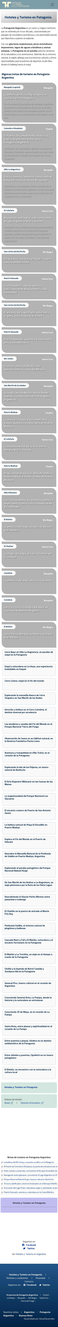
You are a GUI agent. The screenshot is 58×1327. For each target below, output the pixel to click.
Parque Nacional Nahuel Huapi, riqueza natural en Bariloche (29, 1179)
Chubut (49, 129)
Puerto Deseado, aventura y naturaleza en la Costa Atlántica (29, 1192)
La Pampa (11, 1297)
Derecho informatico (31, 1103)
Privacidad (40, 1278)
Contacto (29, 1281)
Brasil (7, 1103)
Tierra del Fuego (27, 1300)
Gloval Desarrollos (47, 1318)
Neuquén (48, 88)
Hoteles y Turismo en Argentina (31, 1254)
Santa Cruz (47, 211)
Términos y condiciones (17, 1278)
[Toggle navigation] (52, 4)
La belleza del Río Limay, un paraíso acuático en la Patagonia (29, 1162)
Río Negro (48, 252)
